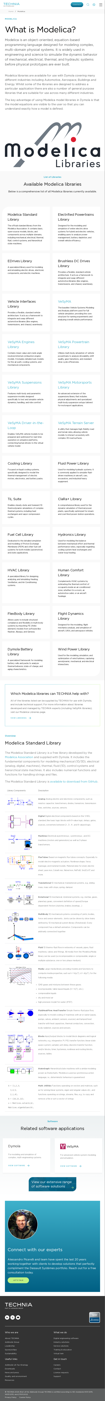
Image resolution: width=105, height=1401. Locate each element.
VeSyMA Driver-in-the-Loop (26, 425)
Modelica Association (19, 757)
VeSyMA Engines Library (21, 344)
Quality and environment (16, 1376)
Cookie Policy (25, 1397)
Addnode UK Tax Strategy (16, 1365)
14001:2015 (9, 1394)
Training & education (63, 1350)
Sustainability (11, 1354)
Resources (9, 1380)
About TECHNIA (12, 1338)
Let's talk (18, 1280)
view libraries (19, 718)
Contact (77, 4)
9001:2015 (88, 1392)
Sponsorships (11, 1350)
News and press (12, 1373)
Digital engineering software (66, 1338)
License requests (61, 1373)
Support (57, 1376)
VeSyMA (64, 301)
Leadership (10, 1346)
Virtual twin (59, 1354)
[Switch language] (94, 4)
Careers (57, 1365)
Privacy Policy (10, 1397)
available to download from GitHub (73, 781)
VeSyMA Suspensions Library (25, 384)
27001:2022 (23, 1394)
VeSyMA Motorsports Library (75, 384)
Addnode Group (12, 1342)
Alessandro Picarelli (21, 1259)
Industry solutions (61, 1342)
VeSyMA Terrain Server (76, 423)
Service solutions (61, 1346)
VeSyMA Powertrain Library (73, 344)
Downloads (10, 1369)
